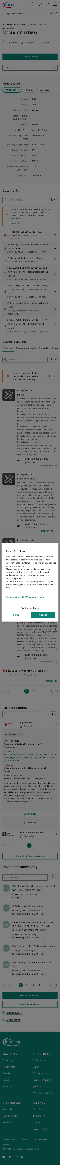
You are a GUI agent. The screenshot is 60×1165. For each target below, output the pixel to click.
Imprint (42, 597)
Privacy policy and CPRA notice (20, 597)
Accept (43, 615)
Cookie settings (30, 608)
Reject (17, 615)
